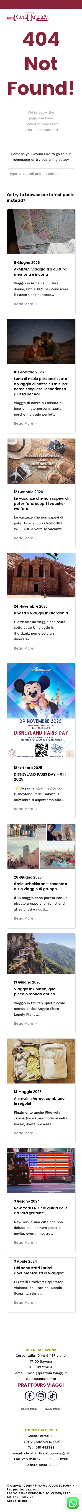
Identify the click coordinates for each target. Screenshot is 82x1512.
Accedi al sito (17, 1501)
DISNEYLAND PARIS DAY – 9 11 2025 (40, 777)
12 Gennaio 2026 (28, 491)
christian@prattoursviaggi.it (46, 1453)
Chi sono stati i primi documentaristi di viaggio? (39, 1270)
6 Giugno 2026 (27, 262)
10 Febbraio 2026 (29, 372)
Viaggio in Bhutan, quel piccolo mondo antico (35, 991)
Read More (23, 304)
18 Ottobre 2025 (28, 767)
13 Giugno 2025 (27, 982)
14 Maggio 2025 (27, 1091)
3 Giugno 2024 (27, 1201)
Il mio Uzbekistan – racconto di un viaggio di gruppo (40, 886)
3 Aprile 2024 (25, 1261)
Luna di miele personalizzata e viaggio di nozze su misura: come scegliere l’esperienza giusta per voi (41, 386)
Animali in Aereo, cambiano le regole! (39, 1101)
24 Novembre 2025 (31, 606)
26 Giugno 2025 (28, 877)
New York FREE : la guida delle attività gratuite (41, 1210)
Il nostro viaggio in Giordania (41, 613)
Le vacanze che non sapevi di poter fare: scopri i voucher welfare (41, 503)
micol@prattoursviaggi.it (47, 1373)
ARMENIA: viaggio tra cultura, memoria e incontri (40, 272)
